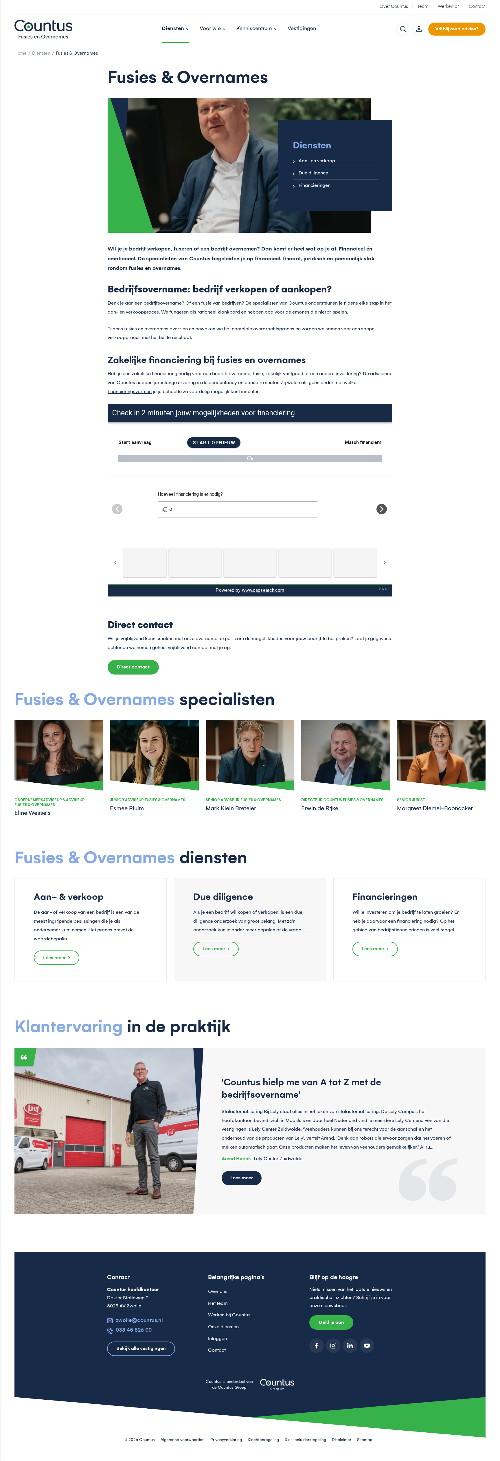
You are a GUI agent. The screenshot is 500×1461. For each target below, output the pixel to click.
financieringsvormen (130, 391)
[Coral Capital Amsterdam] (195, 562)
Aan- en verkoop (317, 160)
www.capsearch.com (263, 590)
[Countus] (43, 28)
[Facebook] (316, 1345)
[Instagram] (333, 1345)
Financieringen (314, 185)
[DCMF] (305, 562)
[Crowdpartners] (250, 562)
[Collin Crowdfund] (140, 562)
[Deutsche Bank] (360, 562)
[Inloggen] (418, 29)
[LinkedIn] (350, 1345)
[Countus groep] (277, 1388)
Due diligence (313, 173)
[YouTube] (367, 1345)
